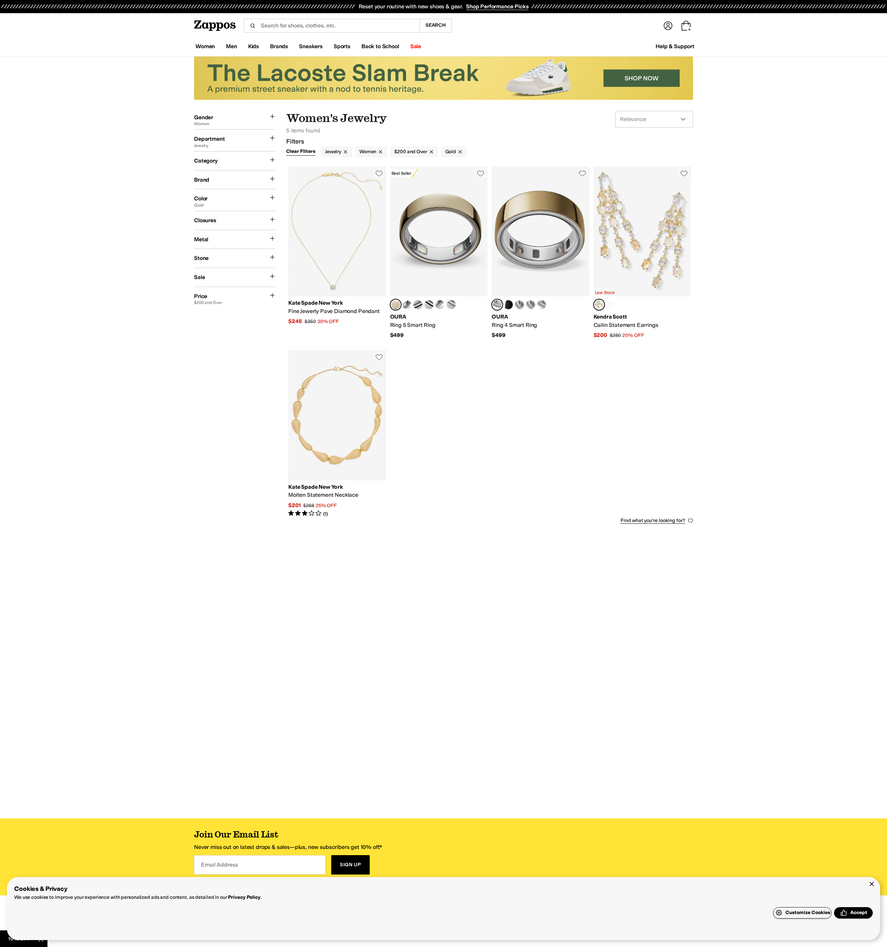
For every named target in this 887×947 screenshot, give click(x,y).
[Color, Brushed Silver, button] (440, 304)
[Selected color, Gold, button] (395, 304)
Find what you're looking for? (653, 520)
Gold (450, 152)
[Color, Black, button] (417, 304)
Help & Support (675, 46)
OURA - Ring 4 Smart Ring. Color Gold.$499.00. (540, 252)
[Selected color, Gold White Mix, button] (599, 304)
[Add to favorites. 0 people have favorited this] (379, 173)
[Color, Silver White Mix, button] (610, 304)
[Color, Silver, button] (451, 304)
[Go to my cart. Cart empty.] (686, 26)
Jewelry (333, 152)
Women (367, 152)
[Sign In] (668, 26)
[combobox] (332, 26)
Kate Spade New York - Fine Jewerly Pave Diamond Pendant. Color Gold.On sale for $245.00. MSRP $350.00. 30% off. (337, 252)
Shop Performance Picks (497, 6)
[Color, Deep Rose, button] (406, 304)
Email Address (219, 864)
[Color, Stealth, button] (428, 304)
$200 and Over (410, 152)
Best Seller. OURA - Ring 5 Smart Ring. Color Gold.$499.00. (439, 252)
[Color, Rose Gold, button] (541, 304)
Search (435, 25)
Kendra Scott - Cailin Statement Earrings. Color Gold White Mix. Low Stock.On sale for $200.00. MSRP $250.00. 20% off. (642, 252)
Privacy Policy (244, 897)
